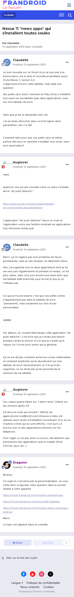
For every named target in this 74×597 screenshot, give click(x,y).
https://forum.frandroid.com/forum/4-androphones (33, 495)
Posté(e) (29, 64)
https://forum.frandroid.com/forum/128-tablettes (31, 501)
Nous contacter (30, 587)
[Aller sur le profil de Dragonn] (7, 465)
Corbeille (37, 46)
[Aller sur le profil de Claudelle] (7, 62)
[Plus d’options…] (67, 62)
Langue (16, 582)
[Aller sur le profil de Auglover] (7, 164)
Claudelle (13, 43)
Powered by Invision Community (37, 591)
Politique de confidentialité (43, 582)
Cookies (48, 587)
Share (19, 542)
